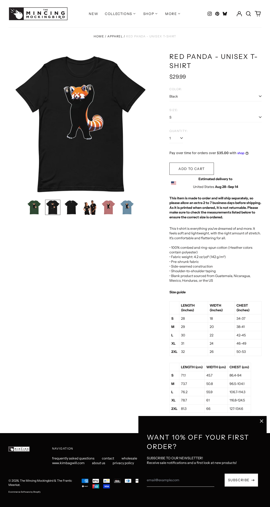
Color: (175, 89)
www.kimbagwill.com (68, 463)
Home (99, 36)
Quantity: (178, 131)
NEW (93, 14)
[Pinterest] (217, 14)
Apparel (115, 36)
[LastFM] (225, 14)
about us (98, 463)
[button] (248, 14)
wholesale (129, 458)
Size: (173, 110)
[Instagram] (210, 14)
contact (108, 458)
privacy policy (123, 463)
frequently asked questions (73, 458)
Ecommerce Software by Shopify (24, 492)
